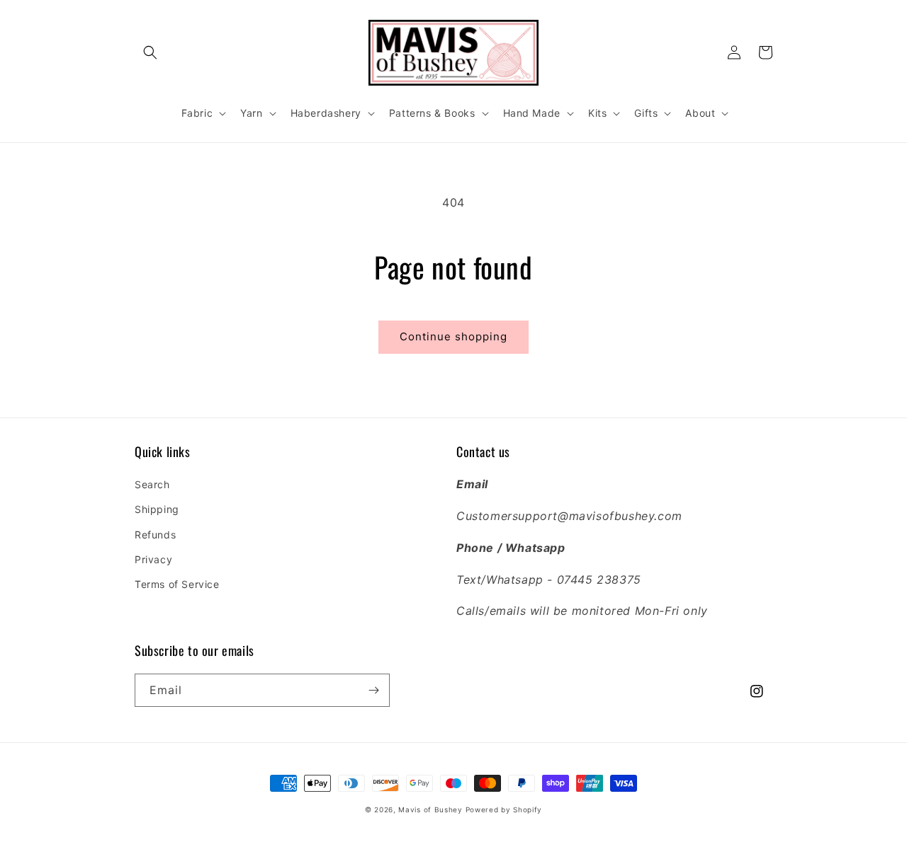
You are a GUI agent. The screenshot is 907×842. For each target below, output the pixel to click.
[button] (150, 52)
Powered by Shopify (504, 809)
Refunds (155, 535)
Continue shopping (453, 336)
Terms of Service (177, 584)
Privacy (153, 559)
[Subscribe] (373, 690)
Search (152, 484)
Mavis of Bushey (430, 809)
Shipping (157, 509)
